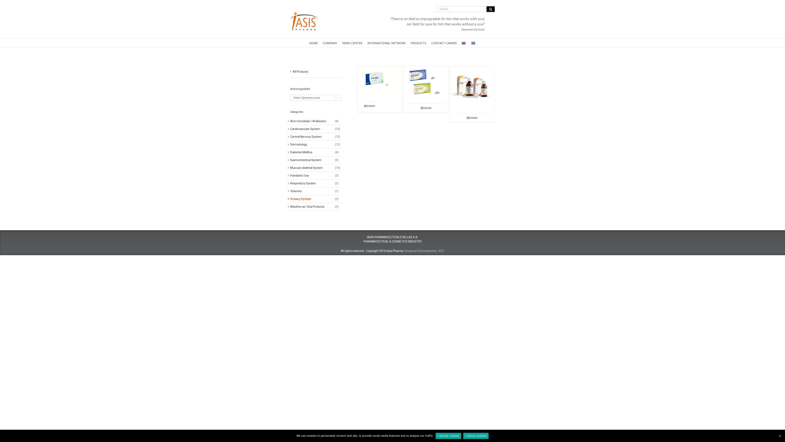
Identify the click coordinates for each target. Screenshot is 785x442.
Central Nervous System (306, 136)
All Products (300, 71)
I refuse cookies (476, 435)
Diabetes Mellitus (301, 152)
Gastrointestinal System (305, 160)
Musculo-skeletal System (306, 167)
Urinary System (300, 199)
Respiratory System (303, 183)
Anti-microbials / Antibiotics (308, 121)
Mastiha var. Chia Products (307, 206)
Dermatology (298, 144)
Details (371, 106)
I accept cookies (448, 435)
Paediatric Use (299, 175)
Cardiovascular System (305, 129)
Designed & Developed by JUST (424, 251)
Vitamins (296, 191)
